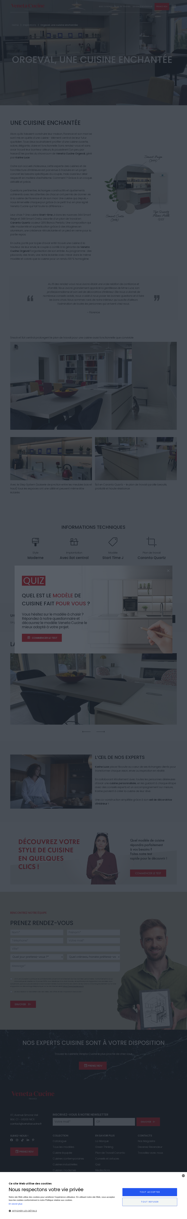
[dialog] (93, 1195)
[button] (64, 1211)
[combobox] (183, 1175)
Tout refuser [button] (150, 1201)
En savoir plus (15, 1203)
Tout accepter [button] (150, 1192)
